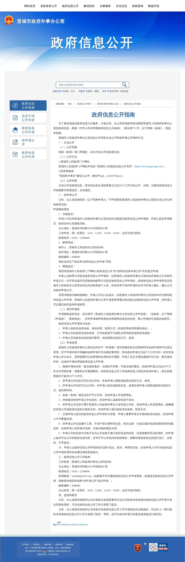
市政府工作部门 (84, 103)
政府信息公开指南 (28, 105)
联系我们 (36, 544)
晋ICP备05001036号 (33, 551)
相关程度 (124, 91)
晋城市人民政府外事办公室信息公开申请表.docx (72, 524)
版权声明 (58, 544)
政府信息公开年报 (28, 130)
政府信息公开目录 (28, 154)
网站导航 (47, 544)
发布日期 (113, 91)
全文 (72, 91)
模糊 (96, 91)
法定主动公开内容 (28, 118)
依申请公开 (28, 142)
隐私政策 (69, 544)
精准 (89, 91)
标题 (66, 91)
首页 (70, 103)
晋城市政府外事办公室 (41, 21)
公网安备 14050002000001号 (58, 551)
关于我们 (25, 544)
